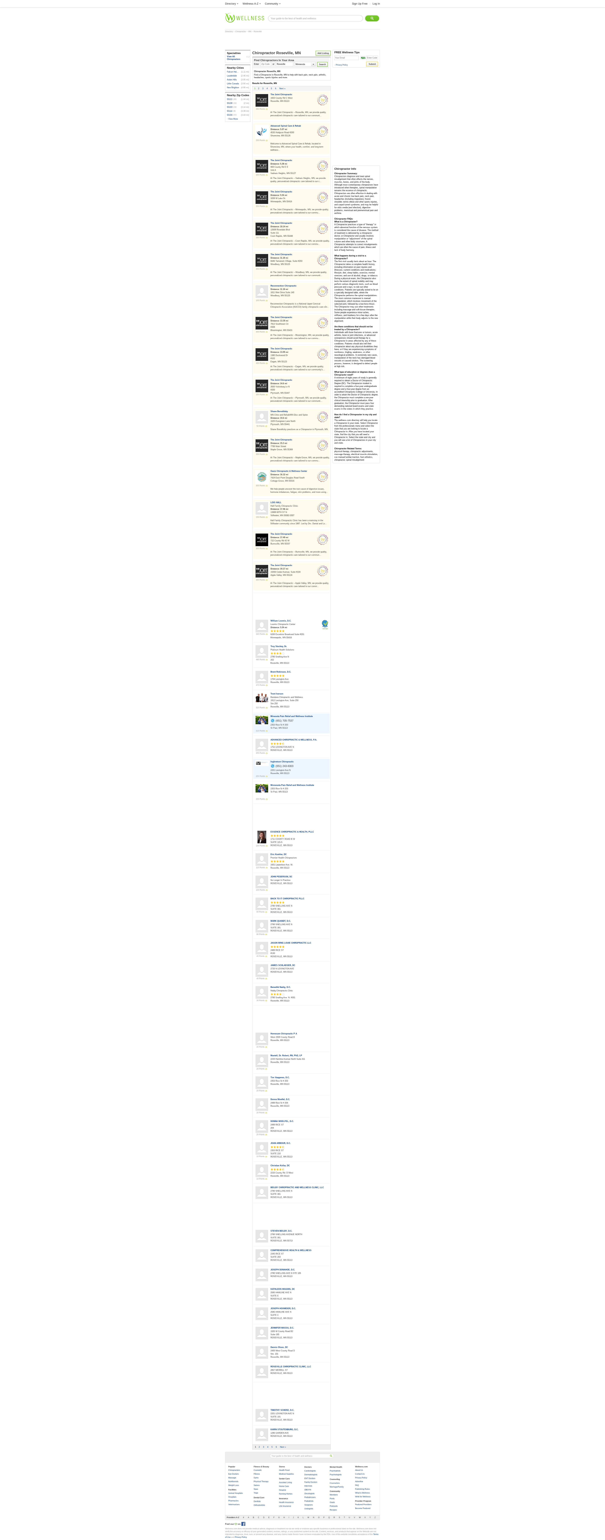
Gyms (256, 1478)
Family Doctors (310, 1482)
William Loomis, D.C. (281, 621)
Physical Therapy (261, 1481)
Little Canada (233, 83)
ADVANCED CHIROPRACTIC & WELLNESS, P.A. (294, 740)
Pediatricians (310, 1497)
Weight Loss (233, 1485)
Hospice (282, 1490)
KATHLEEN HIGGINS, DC (283, 1289)
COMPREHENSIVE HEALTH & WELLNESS (291, 1250)
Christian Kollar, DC (280, 1165)
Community (271, 3)
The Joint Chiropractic (281, 94)
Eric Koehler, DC (279, 854)
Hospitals (232, 1497)
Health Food (284, 1470)
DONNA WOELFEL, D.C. (282, 1121)
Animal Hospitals (235, 1493)
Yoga (256, 1493)
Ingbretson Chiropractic (282, 761)
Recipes (333, 1510)
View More (233, 119)
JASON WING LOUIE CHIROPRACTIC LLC (291, 943)
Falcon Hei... (233, 72)
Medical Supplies (286, 1474)
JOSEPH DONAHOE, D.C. (283, 1269)
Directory (230, 3)
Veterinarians (234, 1504)
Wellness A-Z (250, 3)
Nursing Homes (285, 1494)
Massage (232, 1478)
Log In (376, 3)
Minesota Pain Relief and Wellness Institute (292, 716)
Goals (332, 1502)
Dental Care (259, 1498)
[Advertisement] (282, 41)
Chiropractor (240, 31)
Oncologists (309, 1493)
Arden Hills (232, 79)
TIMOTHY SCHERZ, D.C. (282, 1410)
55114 (229, 111)
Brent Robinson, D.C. (281, 672)
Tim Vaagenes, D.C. (280, 1077)
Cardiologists (310, 1471)
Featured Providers (363, 1504)
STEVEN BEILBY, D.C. (281, 1231)
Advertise (359, 1481)
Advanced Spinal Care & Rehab (286, 126)
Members (334, 1495)
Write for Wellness (363, 1497)
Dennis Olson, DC (279, 1347)
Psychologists (336, 1475)
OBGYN (307, 1490)
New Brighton (233, 87)
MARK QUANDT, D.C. (281, 921)
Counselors (335, 1483)
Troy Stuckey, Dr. (279, 646)
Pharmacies (233, 1501)
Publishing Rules (362, 1489)
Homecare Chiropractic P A (284, 1033)
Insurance (283, 1498)
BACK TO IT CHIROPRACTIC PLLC (287, 898)
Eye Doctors (233, 1474)
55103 (229, 107)
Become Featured (362, 1508)
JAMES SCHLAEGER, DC (283, 965)
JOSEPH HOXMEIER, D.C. (283, 1308)
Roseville (258, 31)
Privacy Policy (341, 65)
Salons (257, 1485)
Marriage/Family (337, 1487)
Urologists (308, 1509)
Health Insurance (286, 1502)
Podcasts (334, 1506)
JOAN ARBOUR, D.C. (281, 1143)
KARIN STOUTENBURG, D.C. (284, 1429)
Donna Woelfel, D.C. (280, 1099)
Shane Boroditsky (279, 411)
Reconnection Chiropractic (284, 286)
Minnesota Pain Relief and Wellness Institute (292, 785)
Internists (308, 1486)
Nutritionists (233, 1481)
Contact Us (360, 1474)
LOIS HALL (276, 502)
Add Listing (323, 53)
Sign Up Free (359, 3)
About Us (359, 1470)
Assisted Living (285, 1482)
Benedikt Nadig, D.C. (281, 987)
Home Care (284, 1486)
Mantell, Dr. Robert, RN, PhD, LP (286, 1055)
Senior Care (284, 1479)
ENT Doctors (309, 1478)
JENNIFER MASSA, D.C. (282, 1328)
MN (250, 31)
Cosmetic (258, 1470)
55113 (229, 99)
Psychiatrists (335, 1471)
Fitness (257, 1474)
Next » (282, 88)
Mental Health (336, 1467)
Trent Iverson (277, 694)
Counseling (335, 1479)
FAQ (357, 1485)
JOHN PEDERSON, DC (281, 876)
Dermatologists (310, 1475)
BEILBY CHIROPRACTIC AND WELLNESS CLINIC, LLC (297, 1187)
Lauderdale (232, 76)
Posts (332, 1498)
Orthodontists (259, 1505)
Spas (256, 1489)
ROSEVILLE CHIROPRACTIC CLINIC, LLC (291, 1366)
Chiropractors (234, 1470)
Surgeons (308, 1505)
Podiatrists (308, 1501)
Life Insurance (285, 1506)
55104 (229, 115)
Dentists (257, 1501)
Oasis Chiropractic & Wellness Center (289, 471)
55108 (229, 103)
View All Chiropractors (233, 57)
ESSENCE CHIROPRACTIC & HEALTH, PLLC (292, 832)
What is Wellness (362, 1493)
